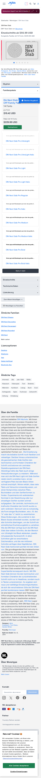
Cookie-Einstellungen (18, 771)
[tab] (14, 63)
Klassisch (5, 384)
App (2, 358)
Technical (23, 392)
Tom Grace (12, 71)
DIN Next (4, 335)
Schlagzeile (6, 392)
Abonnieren (32, 692)
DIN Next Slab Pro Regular (17, 195)
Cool (36, 388)
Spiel (15, 392)
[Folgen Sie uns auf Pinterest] (18, 697)
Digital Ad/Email (7, 361)
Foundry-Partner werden (11, 720)
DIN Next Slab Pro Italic (15, 209)
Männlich (5, 388)
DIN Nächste (22, 419)
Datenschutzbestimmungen (12, 758)
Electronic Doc (6, 365)
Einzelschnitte (9, 279)
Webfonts (4, 354)
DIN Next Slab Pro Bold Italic (18, 263)
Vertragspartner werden (11, 724)
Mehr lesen (5, 674)
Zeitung (5, 396)
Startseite (4, 20)
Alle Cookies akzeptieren (19, 765)
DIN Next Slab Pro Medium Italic (19, 236)
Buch (30, 388)
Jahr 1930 (20, 380)
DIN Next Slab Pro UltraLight (18, 141)
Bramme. (31, 384)
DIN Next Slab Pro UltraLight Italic (20, 154)
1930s (28, 380)
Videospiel (15, 384)
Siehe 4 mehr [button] (20, 271)
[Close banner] (36, 11)
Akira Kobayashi (7, 624)
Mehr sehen (5, 339)
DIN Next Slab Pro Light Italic (18, 182)
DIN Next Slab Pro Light (16, 168)
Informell (5, 380)
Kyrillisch (14, 388)
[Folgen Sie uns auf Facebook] (25, 697)
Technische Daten (10, 286)
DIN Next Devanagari (8, 326)
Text (23, 384)
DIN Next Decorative (8, 322)
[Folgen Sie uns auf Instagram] (4, 697)
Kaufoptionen (13, 127)
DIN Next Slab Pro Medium (17, 222)
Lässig (23, 388)
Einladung (14, 396)
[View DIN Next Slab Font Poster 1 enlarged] (21, 50)
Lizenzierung (8, 292)
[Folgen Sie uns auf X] (11, 697)
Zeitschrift (33, 392)
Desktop (4, 350)
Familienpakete (9, 90)
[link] (34, 4)
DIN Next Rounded (8, 331)
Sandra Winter (22, 71)
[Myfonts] (12, 4)
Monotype (13, 20)
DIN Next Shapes (7, 317)
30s (12, 380)
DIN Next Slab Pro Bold (15, 249)
